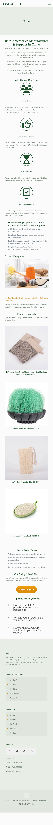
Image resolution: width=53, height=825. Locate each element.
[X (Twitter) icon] (25, 804)
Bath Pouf (13, 680)
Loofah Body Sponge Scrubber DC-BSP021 (26, 482)
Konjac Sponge (24, 298)
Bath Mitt (34, 298)
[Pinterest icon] (28, 804)
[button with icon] (9, 751)
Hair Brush (13, 724)
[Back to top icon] (26, 795)
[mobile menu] (50, 4)
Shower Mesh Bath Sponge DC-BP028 (26, 428)
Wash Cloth (14, 698)
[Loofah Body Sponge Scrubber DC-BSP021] (27, 458)
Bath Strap (13, 689)
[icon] (30, 804)
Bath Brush (44, 298)
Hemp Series (14, 728)
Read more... (19, 664)
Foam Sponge (14, 693)
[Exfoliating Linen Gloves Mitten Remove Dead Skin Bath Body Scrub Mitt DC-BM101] (27, 348)
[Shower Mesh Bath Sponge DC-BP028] (27, 404)
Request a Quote (26, 589)
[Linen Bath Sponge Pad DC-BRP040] (27, 511)
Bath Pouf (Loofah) (11, 298)
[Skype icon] (20, 804)
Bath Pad (13, 715)
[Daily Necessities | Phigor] (13, 4)
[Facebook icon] (23, 804)
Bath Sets (9, 300)
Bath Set (13, 733)
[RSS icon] (33, 804)
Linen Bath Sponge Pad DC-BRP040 (26, 536)
